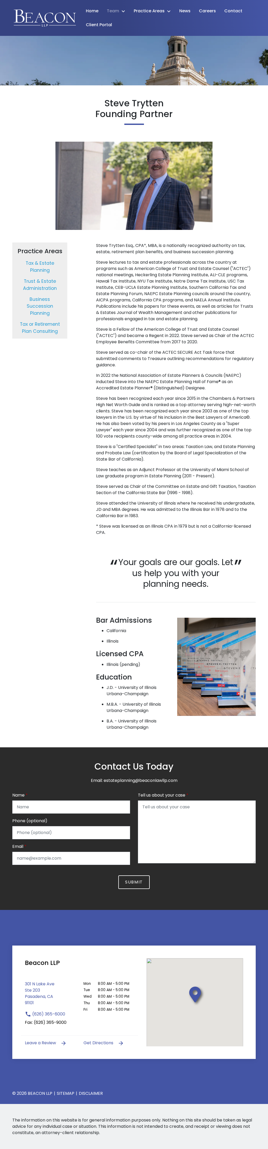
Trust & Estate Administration (40, 284)
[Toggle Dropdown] (125, 11)
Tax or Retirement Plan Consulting (40, 327)
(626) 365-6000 (48, 1014)
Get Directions (98, 1043)
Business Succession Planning (40, 306)
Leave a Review (41, 1043)
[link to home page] (45, 18)
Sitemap (65, 1093)
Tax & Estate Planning (40, 266)
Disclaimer (91, 1093)
